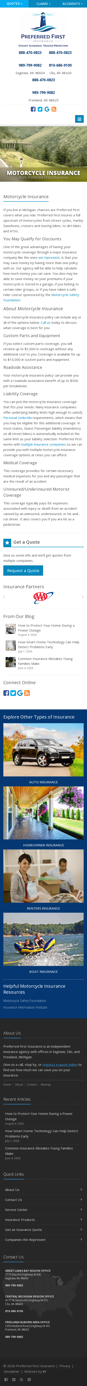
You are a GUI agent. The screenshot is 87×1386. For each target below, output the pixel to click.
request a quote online (60, 1064)
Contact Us (13, 1199)
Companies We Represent (25, 1239)
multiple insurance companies (43, 444)
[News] (54, 109)
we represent (49, 257)
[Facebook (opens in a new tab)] (33, 109)
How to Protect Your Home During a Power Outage (46, 630)
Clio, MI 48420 (61, 73)
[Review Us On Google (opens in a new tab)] (47, 109)
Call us (45, 322)
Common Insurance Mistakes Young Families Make (45, 663)
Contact (32, 1084)
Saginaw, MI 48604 (30, 73)
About (19, 1084)
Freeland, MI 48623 (44, 100)
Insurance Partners (23, 587)
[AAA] (44, 598)
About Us (12, 1189)
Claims (43, 4)
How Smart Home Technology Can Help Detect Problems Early (48, 646)
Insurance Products (20, 1219)
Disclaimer (12, 1371)
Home (7, 1084)
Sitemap (46, 1084)
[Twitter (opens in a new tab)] (40, 109)
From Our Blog (18, 616)
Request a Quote (23, 570)
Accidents (71, 4)
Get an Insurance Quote (23, 1229)
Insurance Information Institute (25, 1007)
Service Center (16, 1209)
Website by (35, 1371)
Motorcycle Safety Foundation (24, 1001)
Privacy (64, 1366)
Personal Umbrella (17, 417)
